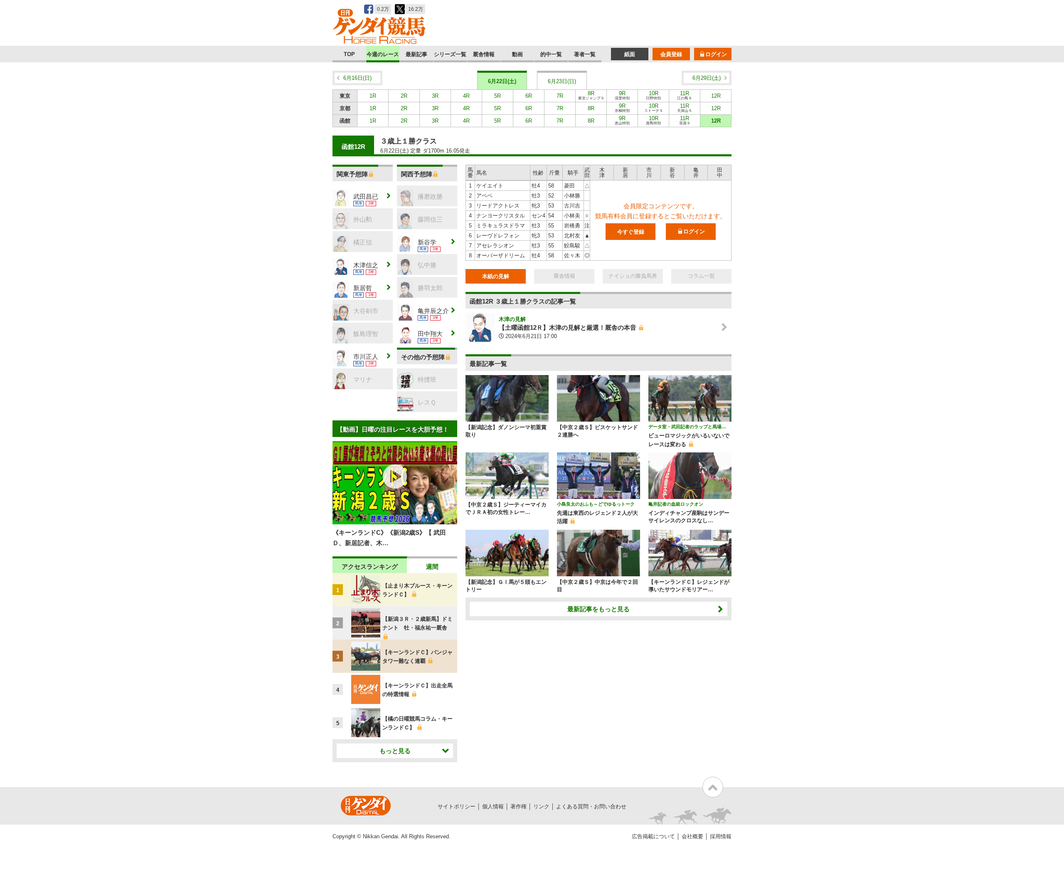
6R (528, 96)
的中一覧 (551, 54)
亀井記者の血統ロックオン (675, 503)
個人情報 (493, 806)
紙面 (629, 54)
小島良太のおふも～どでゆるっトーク (596, 503)
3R (435, 96)
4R (466, 96)
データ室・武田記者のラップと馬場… (687, 426)
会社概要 (692, 836)
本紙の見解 (495, 276)
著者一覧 (585, 54)
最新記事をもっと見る (598, 608)
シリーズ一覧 (450, 54)
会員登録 (671, 54)
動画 (517, 54)
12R (716, 96)
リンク (541, 806)
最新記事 (416, 54)
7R (560, 96)
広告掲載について (653, 836)
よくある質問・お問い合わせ (591, 806)
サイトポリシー (456, 806)
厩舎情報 (484, 54)
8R (591, 95)
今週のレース (383, 54)
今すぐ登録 (630, 232)
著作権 (518, 806)
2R (404, 96)
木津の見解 (512, 319)
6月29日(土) (706, 78)
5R (497, 96)
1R (372, 96)
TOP (349, 54)
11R (684, 95)
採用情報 (721, 836)
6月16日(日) (357, 78)
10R (653, 95)
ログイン (716, 54)
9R (622, 95)
